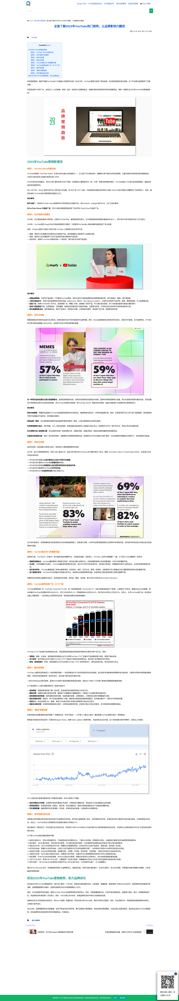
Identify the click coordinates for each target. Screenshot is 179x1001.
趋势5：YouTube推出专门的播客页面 (43, 63)
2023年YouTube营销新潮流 (37, 50)
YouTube (34, 37)
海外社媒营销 (121, 4)
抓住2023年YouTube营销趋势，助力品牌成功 (43, 76)
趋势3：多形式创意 (37, 57)
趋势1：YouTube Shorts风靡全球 (42, 52)
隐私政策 (122, 998)
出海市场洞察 (133, 4)
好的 (115, 998)
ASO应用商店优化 (95, 4)
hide (48, 45)
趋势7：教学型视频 (37, 68)
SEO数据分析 (109, 4)
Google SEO (81, 4)
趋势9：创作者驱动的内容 (40, 73)
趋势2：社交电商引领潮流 (40, 55)
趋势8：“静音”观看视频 (39, 70)
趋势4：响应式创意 (37, 60)
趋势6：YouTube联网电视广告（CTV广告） (46, 65)
